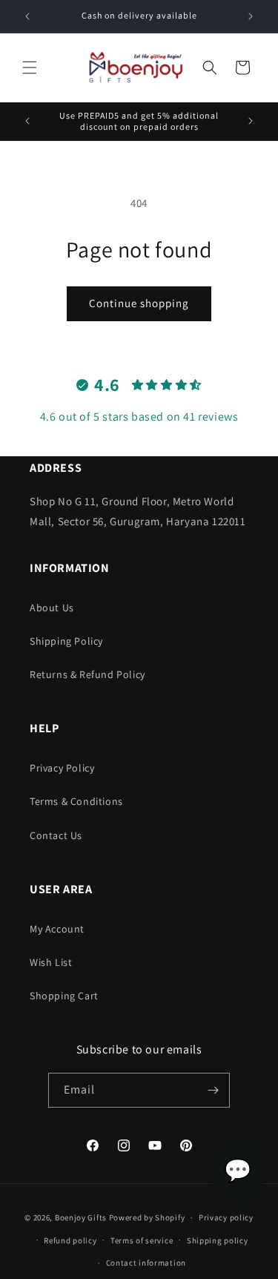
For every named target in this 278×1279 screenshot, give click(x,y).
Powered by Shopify (147, 1217)
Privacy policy (226, 1217)
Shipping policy (217, 1240)
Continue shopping (139, 303)
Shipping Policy (66, 641)
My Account (57, 929)
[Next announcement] (250, 16)
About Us (52, 607)
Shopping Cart (64, 995)
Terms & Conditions (76, 801)
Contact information (146, 1262)
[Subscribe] (212, 1090)
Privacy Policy (62, 768)
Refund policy (70, 1240)
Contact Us (56, 835)
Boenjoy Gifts (81, 1217)
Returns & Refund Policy (87, 674)
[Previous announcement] (27, 16)
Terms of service (141, 1240)
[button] (29, 67)
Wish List (51, 962)
